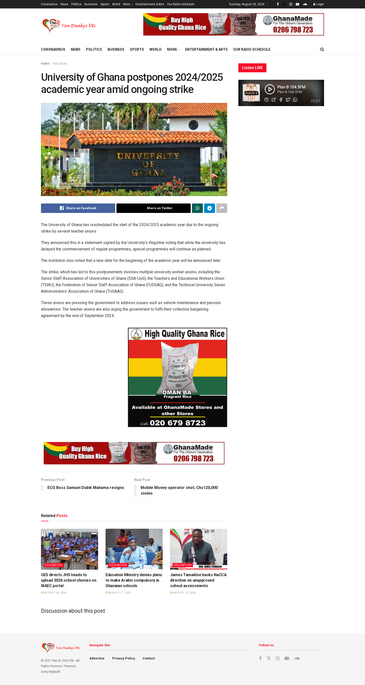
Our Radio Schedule (180, 4)
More (126, 4)
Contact (149, 658)
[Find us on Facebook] (278, 4)
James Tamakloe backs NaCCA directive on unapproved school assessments (198, 580)
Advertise (97, 658)
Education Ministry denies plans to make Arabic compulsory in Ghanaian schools (134, 580)
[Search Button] (322, 49)
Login (320, 4)
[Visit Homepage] (69, 26)
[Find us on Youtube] (297, 4)
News (64, 4)
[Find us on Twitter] (284, 4)
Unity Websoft (50, 672)
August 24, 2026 (54, 592)
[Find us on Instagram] (290, 4)
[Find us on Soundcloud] (305, 4)
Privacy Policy (123, 658)
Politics (76, 4)
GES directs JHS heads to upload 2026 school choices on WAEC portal (68, 580)
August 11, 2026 (119, 592)
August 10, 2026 (183, 592)
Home (45, 63)
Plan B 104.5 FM (63, 660)
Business (91, 4)
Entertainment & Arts (150, 4)
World (116, 4)
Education (60, 63)
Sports (105, 4)
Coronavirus (49, 4)
